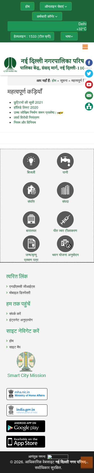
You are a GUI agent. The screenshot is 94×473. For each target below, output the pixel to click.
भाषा (68, 36)
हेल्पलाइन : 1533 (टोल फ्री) (32, 36)
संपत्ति (31, 201)
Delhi (82, 23)
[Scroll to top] (87, 463)
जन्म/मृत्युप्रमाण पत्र (31, 257)
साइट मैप (15, 346)
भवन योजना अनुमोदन (65, 254)
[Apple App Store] (48, 442)
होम (11, 340)
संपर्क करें (15, 313)
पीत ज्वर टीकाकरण (65, 230)
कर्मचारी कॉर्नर (46, 16)
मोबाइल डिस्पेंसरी (19, 292)
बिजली (31, 172)
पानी (65, 172)
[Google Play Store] (48, 426)
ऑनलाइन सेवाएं (55, 6)
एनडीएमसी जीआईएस (22, 286)
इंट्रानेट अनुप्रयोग (21, 319)
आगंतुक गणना (37, 456)
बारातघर (31, 230)
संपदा (65, 201)
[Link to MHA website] (48, 394)
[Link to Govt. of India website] (48, 410)
